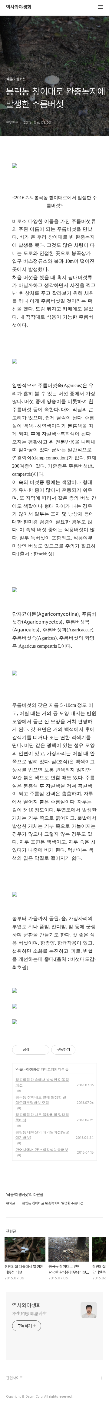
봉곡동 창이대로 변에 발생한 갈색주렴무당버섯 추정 (40, 1100)
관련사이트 (14, 1378)
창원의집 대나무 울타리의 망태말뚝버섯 (42, 1117)
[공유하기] (35, 1049)
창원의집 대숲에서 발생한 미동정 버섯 (42, 1082)
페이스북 (13, 1388)
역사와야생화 (18, 7)
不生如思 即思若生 (29, 1313)
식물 (19, 1069)
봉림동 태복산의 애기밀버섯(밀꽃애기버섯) (42, 1135)
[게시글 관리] (42, 1049)
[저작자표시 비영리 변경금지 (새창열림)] (83, 1049)
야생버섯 (32, 1069)
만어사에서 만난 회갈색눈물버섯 (41, 1149)
